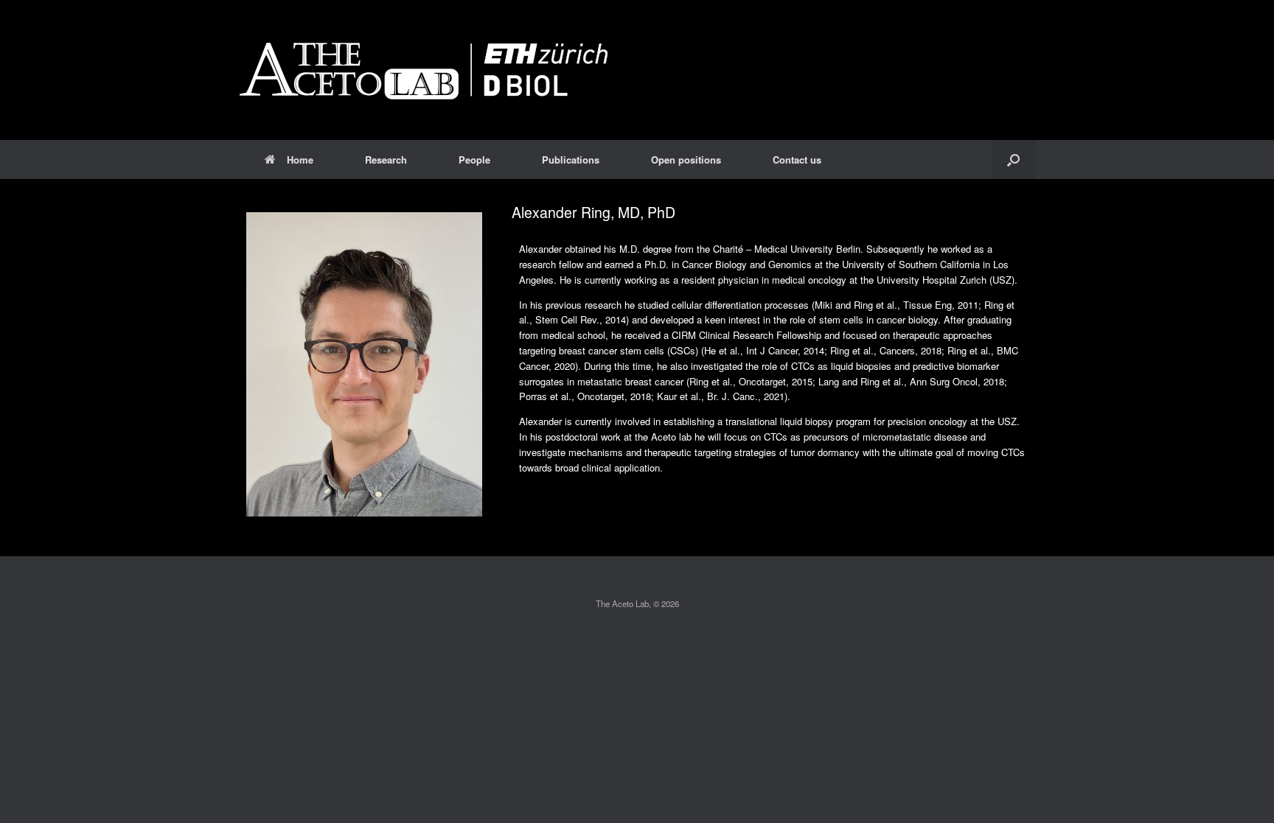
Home (300, 160)
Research (386, 160)
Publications (570, 160)
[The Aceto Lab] (423, 70)
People (474, 160)
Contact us (797, 160)
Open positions (686, 160)
